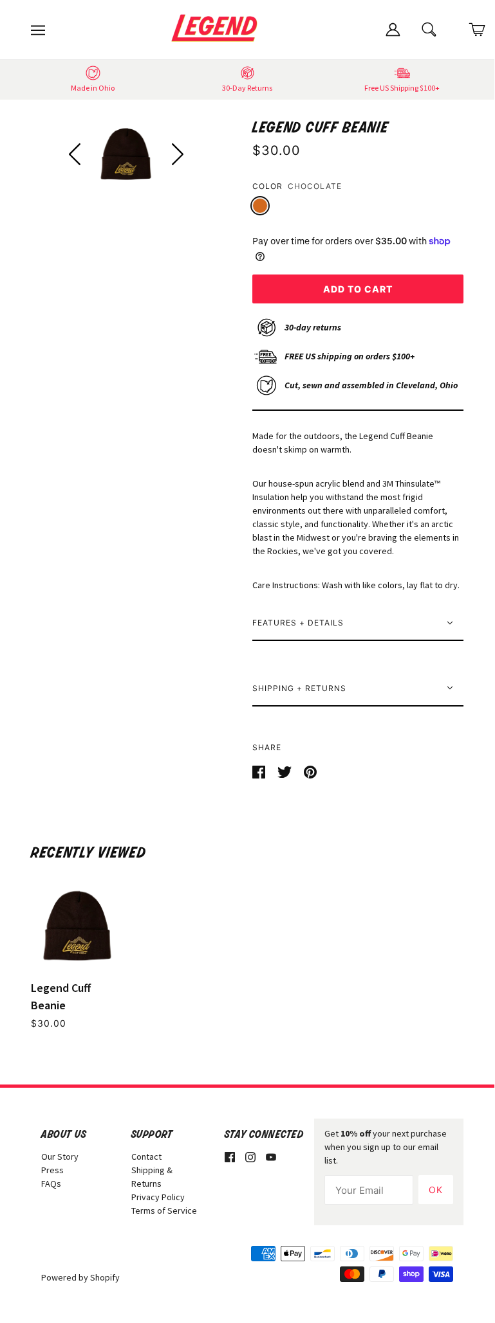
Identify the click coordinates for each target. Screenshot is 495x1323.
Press (52, 1170)
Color (267, 186)
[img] (229, 1157)
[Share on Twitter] (285, 771)
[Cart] (477, 29)
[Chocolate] (260, 205)
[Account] (393, 28)
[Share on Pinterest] (310, 771)
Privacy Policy (158, 1197)
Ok (436, 1189)
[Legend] (217, 28)
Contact (146, 1156)
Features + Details (298, 622)
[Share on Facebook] (259, 771)
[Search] (429, 28)
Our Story (60, 1156)
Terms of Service (164, 1210)
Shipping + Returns (299, 688)
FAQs (51, 1183)
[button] (74, 154)
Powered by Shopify (80, 1277)
